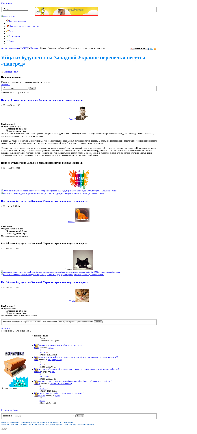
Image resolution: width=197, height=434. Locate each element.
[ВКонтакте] (149, 49)
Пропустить (6, 3)
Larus (36, 347)
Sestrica (37, 371)
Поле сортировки (50, 322)
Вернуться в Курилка (11, 410)
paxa (36, 359)
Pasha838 (44, 376)
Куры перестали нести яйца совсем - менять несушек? (59, 393)
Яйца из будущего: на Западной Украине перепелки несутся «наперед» (42, 100)
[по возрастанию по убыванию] (90, 322)
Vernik (72, 301)
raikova (71, 221)
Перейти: (7, 416)
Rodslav (43, 388)
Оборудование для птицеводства (24, 26)
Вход (11, 31)
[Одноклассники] (155, 49)
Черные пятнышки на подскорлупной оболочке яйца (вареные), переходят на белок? (73, 381)
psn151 (43, 352)
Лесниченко (39, 396)
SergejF (72, 119)
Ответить (5, 84)
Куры (51, 347)
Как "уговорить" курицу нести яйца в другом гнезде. (58, 345)
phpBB (4, 429)
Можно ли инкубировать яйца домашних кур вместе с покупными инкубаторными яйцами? (76, 369)
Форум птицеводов (17, 21)
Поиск (11, 41)
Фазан (42, 400)
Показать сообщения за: (14, 322)
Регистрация (14, 36)
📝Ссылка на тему (9, 72)
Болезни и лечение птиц (61, 383)
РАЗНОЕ (25, 48)
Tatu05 (37, 383)
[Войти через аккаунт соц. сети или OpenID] (8, 16)
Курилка (34, 48)
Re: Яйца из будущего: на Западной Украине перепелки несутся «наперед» (44, 201)
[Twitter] (152, 49)
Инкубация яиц (55, 359)
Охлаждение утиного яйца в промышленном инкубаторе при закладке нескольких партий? (76, 357)
